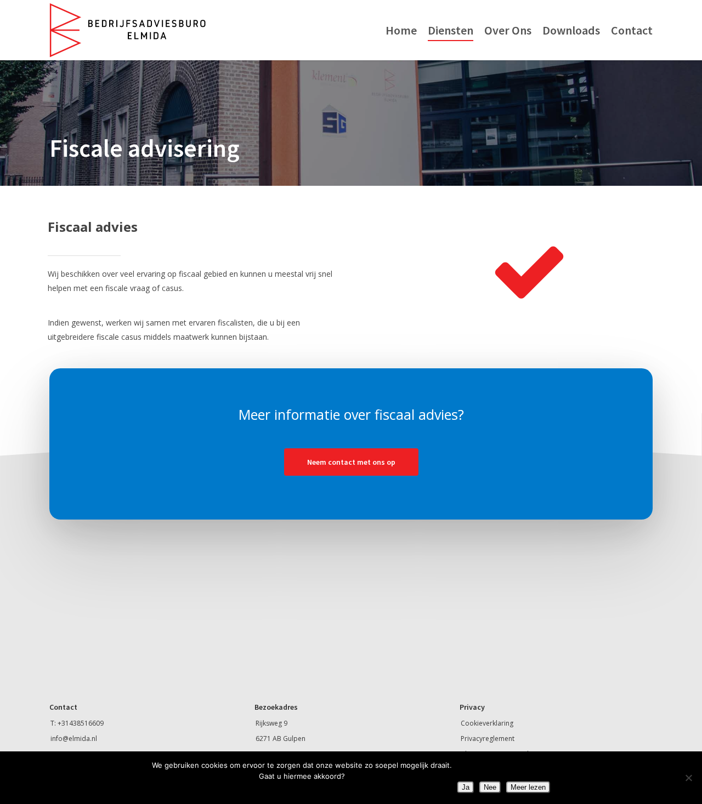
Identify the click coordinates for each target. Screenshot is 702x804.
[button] (351, 462)
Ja (465, 787)
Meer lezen (528, 787)
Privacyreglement (487, 738)
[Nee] (688, 777)
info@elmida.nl (73, 738)
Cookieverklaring (487, 723)
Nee (490, 787)
